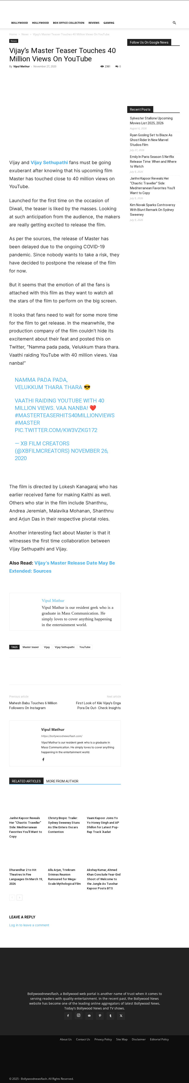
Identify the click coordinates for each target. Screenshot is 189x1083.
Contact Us (83, 1039)
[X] (24, 76)
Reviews (94, 22)
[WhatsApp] (45, 76)
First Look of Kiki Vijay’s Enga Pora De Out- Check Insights (98, 705)
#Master (27, 423)
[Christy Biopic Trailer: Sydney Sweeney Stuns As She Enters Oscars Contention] (65, 802)
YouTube (85, 647)
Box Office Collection (68, 22)
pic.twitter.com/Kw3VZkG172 (56, 430)
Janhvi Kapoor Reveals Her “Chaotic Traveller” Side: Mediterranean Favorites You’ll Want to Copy (25, 827)
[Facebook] (13, 76)
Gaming (108, 22)
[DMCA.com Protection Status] (108, 1079)
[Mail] (89, 1016)
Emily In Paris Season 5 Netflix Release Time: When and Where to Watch (153, 161)
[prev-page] (12, 897)
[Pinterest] (35, 76)
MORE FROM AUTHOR (62, 781)
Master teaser (31, 647)
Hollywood (40, 22)
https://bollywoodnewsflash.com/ (61, 736)
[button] (174, 23)
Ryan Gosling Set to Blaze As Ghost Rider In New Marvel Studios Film (151, 140)
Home (13, 34)
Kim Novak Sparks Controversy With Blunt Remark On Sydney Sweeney (152, 209)
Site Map (121, 1039)
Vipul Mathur (21, 66)
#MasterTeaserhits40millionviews (65, 415)
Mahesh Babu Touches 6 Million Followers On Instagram (33, 705)
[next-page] (19, 897)
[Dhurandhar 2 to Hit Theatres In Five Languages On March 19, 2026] (26, 854)
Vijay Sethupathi (64, 647)
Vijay (47, 647)
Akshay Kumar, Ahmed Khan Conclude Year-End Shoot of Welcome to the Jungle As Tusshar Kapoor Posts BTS (104, 879)
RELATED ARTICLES (26, 781)
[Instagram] (78, 1015)
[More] (56, 76)
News (25, 34)
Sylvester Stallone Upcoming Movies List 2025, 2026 (151, 120)
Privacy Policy (103, 1039)
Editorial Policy (159, 1039)
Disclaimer (139, 1039)
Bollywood (19, 22)
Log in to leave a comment (29, 925)
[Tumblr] (110, 1016)
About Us (66, 1039)
